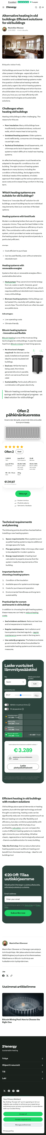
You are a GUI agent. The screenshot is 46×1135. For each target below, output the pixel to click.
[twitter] (7, 976)
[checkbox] (6, 705)
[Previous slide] (5, 1008)
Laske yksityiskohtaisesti (23, 766)
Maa (5, 677)
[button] (3, 7)
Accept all (23, 1114)
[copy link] (11, 976)
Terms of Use (29, 905)
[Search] (36, 7)
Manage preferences (23, 1125)
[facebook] (3, 976)
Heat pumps (10, 282)
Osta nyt (23, 493)
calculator (16, 828)
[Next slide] (40, 1008)
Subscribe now (18, 913)
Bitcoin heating (8, 338)
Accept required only (23, 1119)
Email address (10, 894)
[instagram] (13, 1091)
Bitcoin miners (17, 344)
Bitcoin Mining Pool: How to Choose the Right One (21, 1020)
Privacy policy (8, 1131)
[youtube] (18, 1091)
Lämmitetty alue (9, 690)
